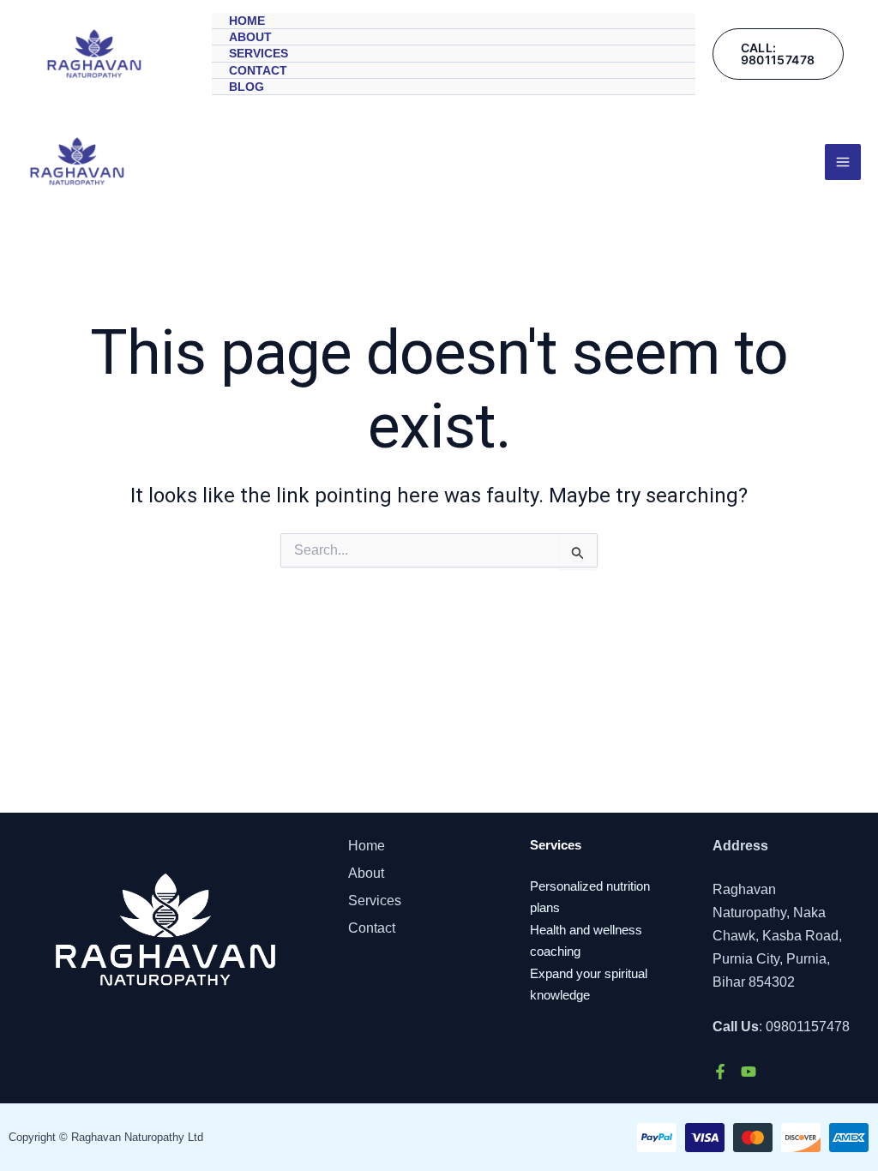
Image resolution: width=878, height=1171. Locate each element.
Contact (258, 70)
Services (258, 53)
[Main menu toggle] (843, 162)
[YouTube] (748, 1071)
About (250, 37)
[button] (778, 54)
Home (247, 20)
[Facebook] (720, 1071)
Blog (246, 86)
